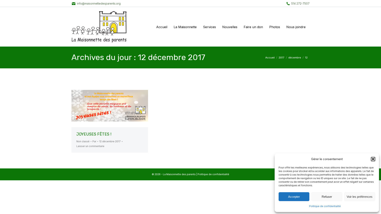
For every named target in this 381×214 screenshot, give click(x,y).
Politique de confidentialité (325, 206)
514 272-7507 (300, 3)
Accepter (294, 196)
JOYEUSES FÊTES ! (93, 134)
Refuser (327, 196)
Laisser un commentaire (90, 146)
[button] (373, 159)
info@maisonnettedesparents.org (99, 3)
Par (94, 141)
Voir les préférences (359, 196)
